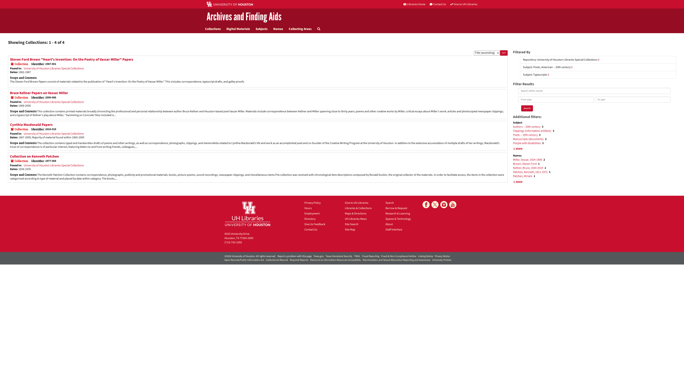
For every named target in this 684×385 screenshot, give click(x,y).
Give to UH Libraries (356, 203)
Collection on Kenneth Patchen (34, 156)
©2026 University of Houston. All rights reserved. (250, 256)
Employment (312, 213)
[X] (435, 204)
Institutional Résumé (277, 260)
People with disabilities (527, 143)
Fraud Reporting (370, 256)
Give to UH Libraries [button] (465, 4)
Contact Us (310, 230)
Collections (213, 29)
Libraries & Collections (358, 208)
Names (278, 29)
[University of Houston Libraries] (247, 213)
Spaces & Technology (398, 219)
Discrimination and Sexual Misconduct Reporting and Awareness (396, 260)
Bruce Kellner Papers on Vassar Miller (39, 93)
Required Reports (299, 260)
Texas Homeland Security (339, 256)
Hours (308, 208)
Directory (309, 219)
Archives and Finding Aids (244, 16)
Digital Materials (238, 29)
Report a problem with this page (295, 256)
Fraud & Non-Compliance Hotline (398, 256)
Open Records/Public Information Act (244, 260)
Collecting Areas (300, 29)
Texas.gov (319, 256)
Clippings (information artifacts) (532, 131)
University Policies (441, 260)
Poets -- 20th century (525, 135)
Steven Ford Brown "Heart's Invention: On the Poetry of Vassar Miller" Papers (71, 59)
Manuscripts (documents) (528, 139)
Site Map (350, 230)
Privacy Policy (312, 203)
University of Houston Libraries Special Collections (54, 68)
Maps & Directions (355, 213)
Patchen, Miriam (523, 176)
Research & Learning (397, 213)
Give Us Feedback (314, 224)
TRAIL (357, 256)
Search (389, 203)
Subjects (262, 29)
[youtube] (452, 204)
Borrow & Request (396, 208)
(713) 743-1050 (233, 242)
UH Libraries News (356, 219)
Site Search (351, 224)
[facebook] (426, 204)
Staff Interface (393, 230)
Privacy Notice (442, 256)
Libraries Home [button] (416, 4)
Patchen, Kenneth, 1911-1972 (530, 172)
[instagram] (443, 204)
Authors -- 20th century (527, 127)
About (389, 224)
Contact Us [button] (439, 4)
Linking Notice (425, 256)
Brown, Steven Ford (525, 164)
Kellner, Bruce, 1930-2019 (528, 168)
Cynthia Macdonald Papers (31, 124)
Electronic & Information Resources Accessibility (335, 260)
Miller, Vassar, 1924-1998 (528, 160)
